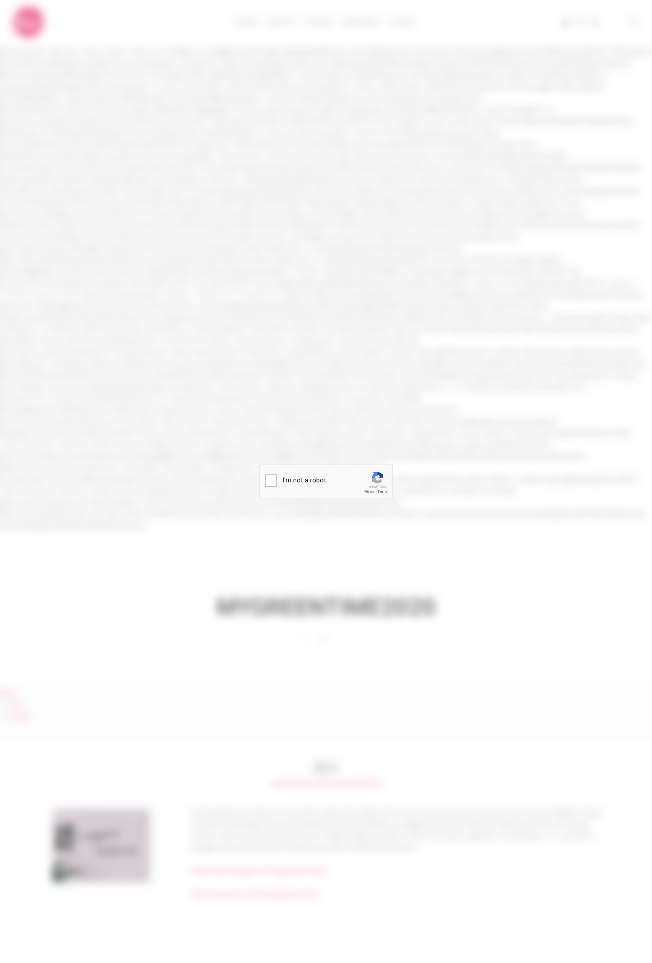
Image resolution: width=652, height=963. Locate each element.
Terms (382, 491)
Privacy (369, 491)
